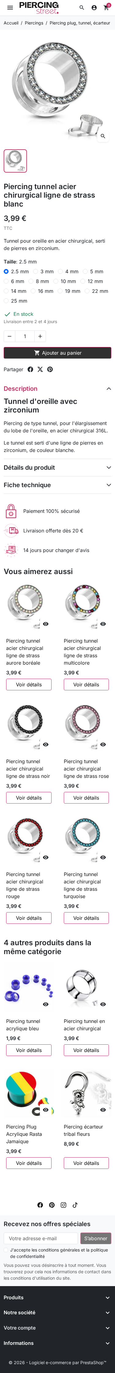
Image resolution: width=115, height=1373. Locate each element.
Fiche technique (27, 485)
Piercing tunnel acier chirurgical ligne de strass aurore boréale (24, 652)
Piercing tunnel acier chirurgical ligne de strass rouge (24, 885)
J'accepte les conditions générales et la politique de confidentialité (59, 1253)
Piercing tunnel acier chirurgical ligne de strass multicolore (82, 652)
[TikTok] (75, 1204)
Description (20, 388)
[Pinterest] (52, 1204)
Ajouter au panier (58, 353)
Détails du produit (29, 467)
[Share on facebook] (30, 369)
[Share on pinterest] (50, 369)
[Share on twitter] (40, 369)
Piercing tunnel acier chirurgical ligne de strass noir (28, 768)
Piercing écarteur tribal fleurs (83, 1130)
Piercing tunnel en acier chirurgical (84, 1025)
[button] (82, 8)
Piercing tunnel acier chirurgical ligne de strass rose (86, 768)
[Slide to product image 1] (15, 161)
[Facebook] (40, 1204)
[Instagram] (63, 1204)
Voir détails (29, 684)
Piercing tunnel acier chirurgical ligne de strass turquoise (82, 885)
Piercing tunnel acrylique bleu (23, 1025)
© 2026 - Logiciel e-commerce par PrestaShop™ (57, 1362)
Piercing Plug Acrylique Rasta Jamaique (24, 1134)
